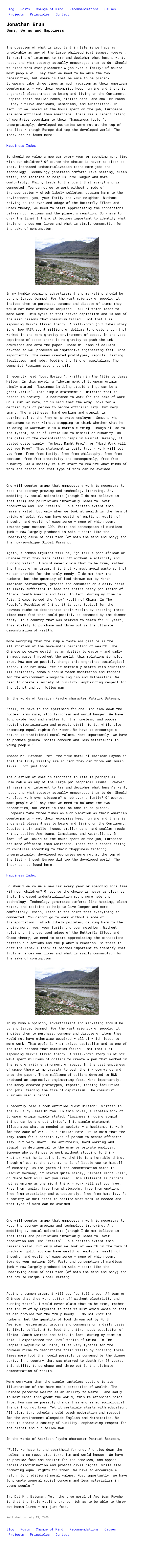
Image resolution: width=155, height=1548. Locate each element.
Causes (110, 9)
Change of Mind (49, 9)
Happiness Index (21, 145)
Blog (10, 9)
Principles (40, 14)
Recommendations (83, 9)
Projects (16, 14)
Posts (25, 9)
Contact (62, 14)
